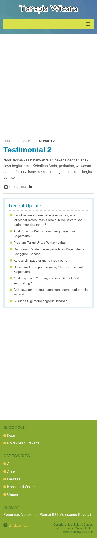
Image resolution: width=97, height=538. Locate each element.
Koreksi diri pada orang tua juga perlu (40, 260)
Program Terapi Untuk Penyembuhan (40, 242)
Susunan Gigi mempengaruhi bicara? (40, 301)
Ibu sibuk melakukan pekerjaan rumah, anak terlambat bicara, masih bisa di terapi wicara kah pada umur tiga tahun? (48, 219)
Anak (11, 471)
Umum (12, 495)
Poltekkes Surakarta (23, 443)
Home (7, 140)
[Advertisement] (48, 86)
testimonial (23, 140)
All (9, 464)
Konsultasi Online (21, 487)
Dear (11, 435)
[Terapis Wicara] (48, 9)
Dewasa (14, 479)
